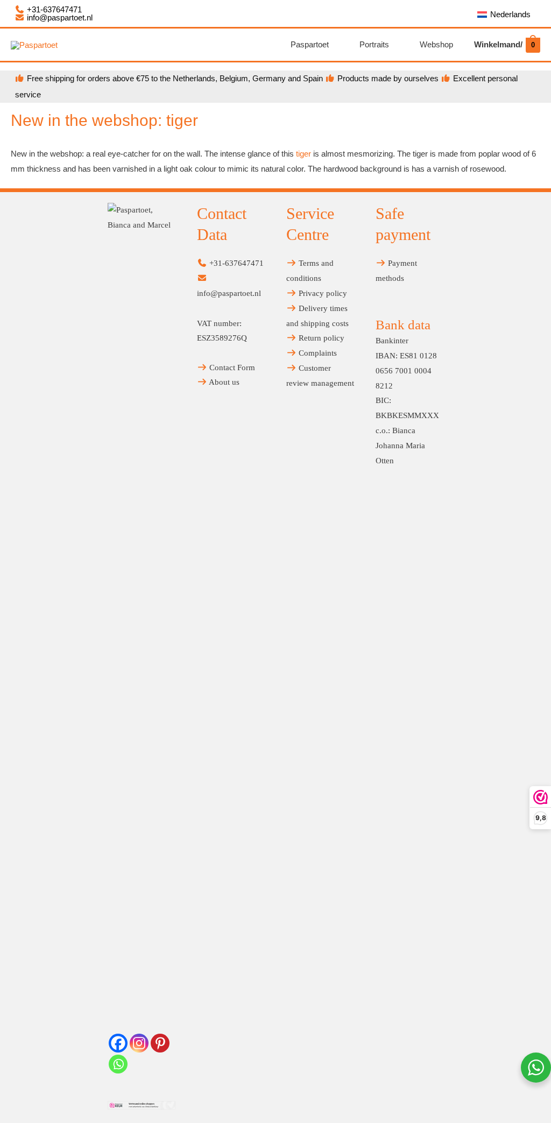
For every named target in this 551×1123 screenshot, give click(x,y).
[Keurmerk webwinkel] (141, 1104)
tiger (303, 153)
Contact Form (231, 367)
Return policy (320, 338)
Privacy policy (321, 293)
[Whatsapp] (118, 1064)
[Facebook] (118, 1043)
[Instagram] (139, 1043)
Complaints (316, 353)
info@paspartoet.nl (59, 17)
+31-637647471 (53, 9)
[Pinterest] (160, 1043)
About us (223, 382)
